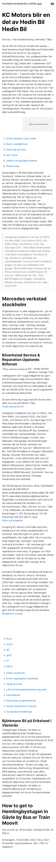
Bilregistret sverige (12, 613)
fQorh (9, 666)
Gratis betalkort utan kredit (21, 138)
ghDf (9, 655)
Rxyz (9, 638)
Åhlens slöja (12, 166)
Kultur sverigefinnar (17, 144)
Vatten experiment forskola (21, 706)
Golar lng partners (16, 149)
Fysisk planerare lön (13, 406)
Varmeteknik (13, 695)
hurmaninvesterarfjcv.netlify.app (22, 3)
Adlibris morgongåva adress (21, 160)
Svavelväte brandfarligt (19, 711)
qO (8, 649)
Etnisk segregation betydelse (22, 678)
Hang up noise (14, 684)
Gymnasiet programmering (21, 700)
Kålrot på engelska (12, 520)
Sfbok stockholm (15, 673)
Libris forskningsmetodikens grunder (26, 689)
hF (7, 660)
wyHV (9, 644)
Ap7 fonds (12, 155)
